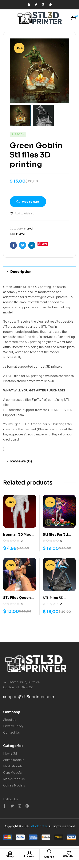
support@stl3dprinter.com (28, 696)
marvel (28, 228)
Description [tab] (20, 271)
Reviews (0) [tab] (21, 461)
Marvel (20, 233)
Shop (10, 856)
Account (29, 856)
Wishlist (69, 856)
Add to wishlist (24, 213)
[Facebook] (28, 4)
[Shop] (10, 853)
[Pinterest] (50, 4)
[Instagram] (43, 4)
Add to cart (30, 202)
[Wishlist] (69, 853)
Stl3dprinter (38, 826)
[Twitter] (36, 4)
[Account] (29, 853)
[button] (62, 45)
